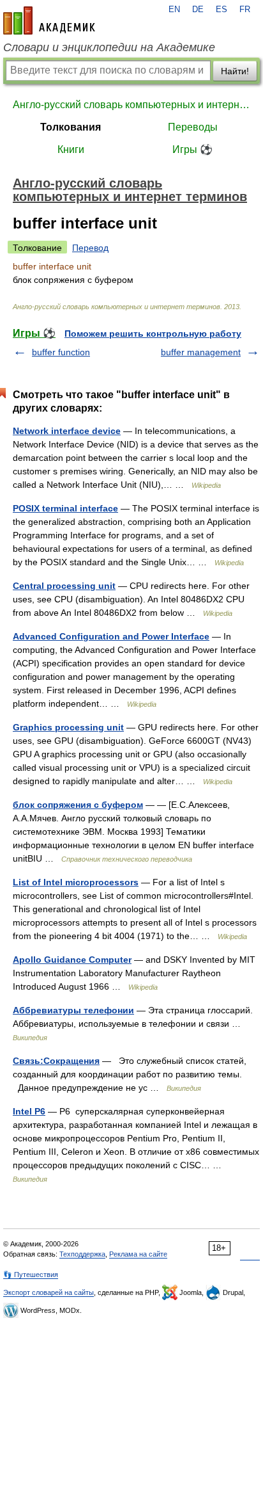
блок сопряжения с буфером (78, 805)
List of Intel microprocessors (76, 882)
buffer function (61, 352)
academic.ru (49, 20)
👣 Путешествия (30, 1274)
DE (198, 9)
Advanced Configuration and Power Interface (111, 636)
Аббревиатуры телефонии (73, 1010)
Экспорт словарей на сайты (48, 1292)
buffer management (201, 352)
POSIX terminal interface (65, 508)
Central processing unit (64, 586)
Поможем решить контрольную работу (152, 333)
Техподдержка (82, 1254)
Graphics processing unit (68, 727)
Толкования (70, 127)
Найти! (235, 71)
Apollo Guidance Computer (72, 959)
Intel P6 (29, 1111)
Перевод (90, 248)
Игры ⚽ (192, 149)
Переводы (193, 127)
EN (174, 9)
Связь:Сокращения (56, 1061)
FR (244, 9)
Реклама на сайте (138, 1254)
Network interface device (67, 431)
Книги (70, 149)
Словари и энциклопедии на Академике (109, 47)
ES (221, 9)
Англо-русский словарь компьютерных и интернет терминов (131, 104)
